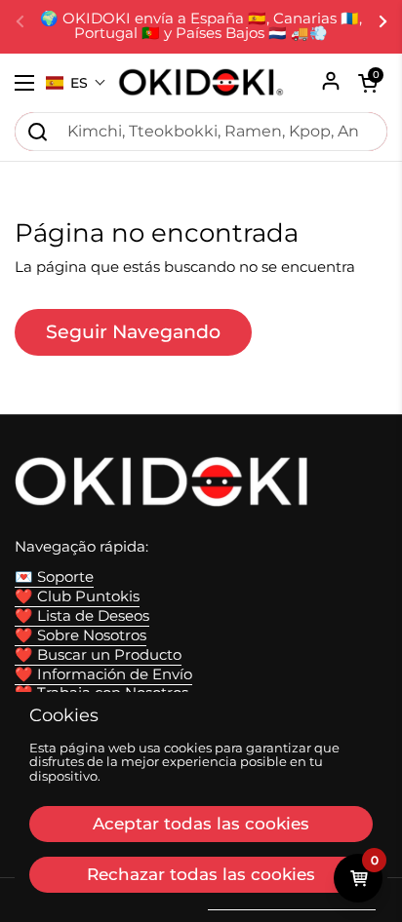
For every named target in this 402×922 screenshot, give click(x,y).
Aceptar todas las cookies (201, 823)
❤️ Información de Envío (103, 674)
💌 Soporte (54, 577)
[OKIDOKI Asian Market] (201, 82)
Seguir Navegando (133, 331)
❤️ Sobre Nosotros (80, 635)
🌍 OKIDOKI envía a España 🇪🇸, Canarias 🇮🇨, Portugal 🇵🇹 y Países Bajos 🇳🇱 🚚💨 (201, 26)
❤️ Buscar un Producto (98, 655)
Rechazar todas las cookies (201, 874)
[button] (76, 82)
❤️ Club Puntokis (77, 596)
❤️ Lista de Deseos (82, 616)
